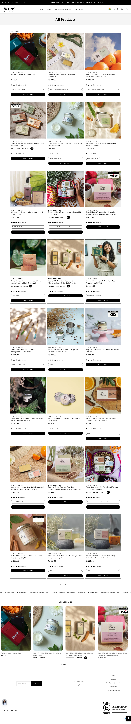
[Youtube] (12, 710)
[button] (118, 9)
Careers (113, 679)
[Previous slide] (2, 625)
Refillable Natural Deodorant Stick (23, 75)
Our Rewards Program (113, 690)
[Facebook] (5, 710)
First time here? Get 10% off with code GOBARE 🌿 (77, 2)
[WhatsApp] (15, 710)
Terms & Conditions (78, 681)
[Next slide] (128, 625)
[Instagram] (8, 710)
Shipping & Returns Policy (113, 683)
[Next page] (71, 584)
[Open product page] (28, 51)
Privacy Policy (79, 685)
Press (113, 675)
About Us (5, 2)
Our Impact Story (17, 2)
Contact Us (113, 687)
